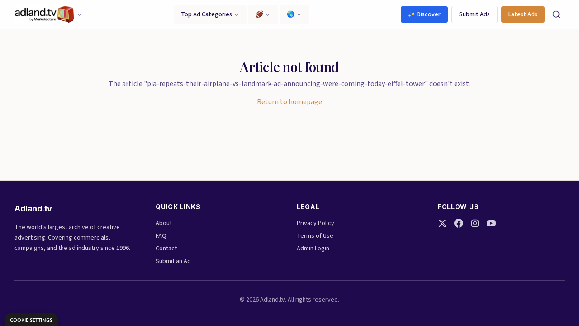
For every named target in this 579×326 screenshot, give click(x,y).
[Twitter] (442, 223)
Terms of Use (315, 235)
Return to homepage (289, 102)
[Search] (556, 14)
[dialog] (31, 319)
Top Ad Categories (206, 14)
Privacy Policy (315, 223)
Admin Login (313, 248)
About (164, 223)
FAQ (161, 235)
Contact (166, 248)
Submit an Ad (173, 261)
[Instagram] (474, 223)
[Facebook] (458, 223)
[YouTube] (491, 223)
